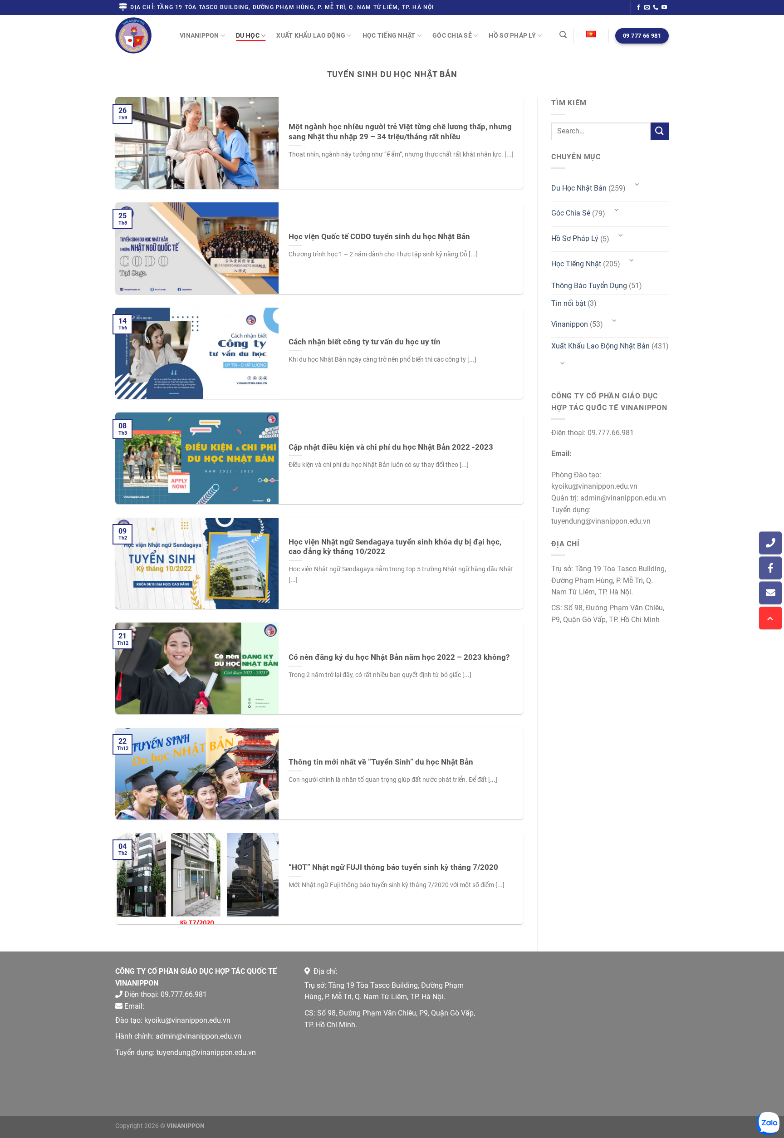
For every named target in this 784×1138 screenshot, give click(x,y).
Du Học (248, 35)
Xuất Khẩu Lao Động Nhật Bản (600, 346)
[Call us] (655, 8)
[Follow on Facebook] (638, 8)
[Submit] (660, 131)
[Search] (563, 34)
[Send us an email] (647, 8)
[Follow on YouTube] (664, 8)
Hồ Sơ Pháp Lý (512, 35)
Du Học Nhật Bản (579, 188)
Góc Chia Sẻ (452, 35)
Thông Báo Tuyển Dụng (589, 285)
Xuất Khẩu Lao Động (310, 35)
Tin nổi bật (568, 303)
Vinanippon (199, 35)
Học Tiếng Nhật (389, 35)
